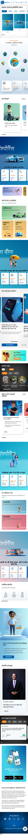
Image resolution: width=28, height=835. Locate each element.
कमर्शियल (10, 11)
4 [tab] (16, 134)
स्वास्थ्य (4, 373)
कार (9, 721)
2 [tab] (8, 134)
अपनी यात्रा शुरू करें (9, 344)
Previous (23, 345)
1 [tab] (4, 134)
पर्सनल (4, 11)
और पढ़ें (5, 432)
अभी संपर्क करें (17, 358)
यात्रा (20, 721)
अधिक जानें (23, 98)
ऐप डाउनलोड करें (8, 656)
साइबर (16, 373)
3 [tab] (12, 134)
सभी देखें (11, 369)
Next (25, 345)
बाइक (4, 721)
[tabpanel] (7, 23)
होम (10, 373)
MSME (15, 11)
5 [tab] (20, 134)
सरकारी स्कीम (22, 11)
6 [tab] (24, 134)
